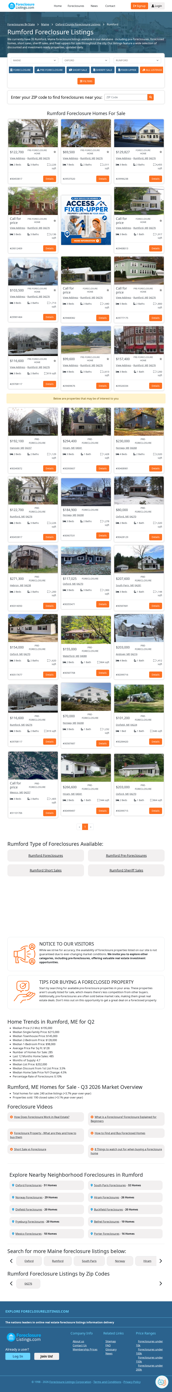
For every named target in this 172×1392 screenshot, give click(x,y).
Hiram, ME (69, 447)
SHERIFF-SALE (103, 69)
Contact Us (80, 1345)
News (94, 6)
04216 (134, 654)
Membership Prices (85, 1349)
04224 (133, 724)
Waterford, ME (71, 656)
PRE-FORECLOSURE (51, 69)
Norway (120, 1261)
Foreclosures (76, 6)
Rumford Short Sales (46, 870)
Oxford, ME (122, 516)
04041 (78, 447)
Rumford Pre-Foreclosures (126, 855)
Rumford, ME (34, 158)
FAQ (108, 1345)
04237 (28, 447)
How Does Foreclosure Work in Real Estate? (41, 1117)
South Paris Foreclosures (110, 1185)
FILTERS (87, 81)
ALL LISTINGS (153, 69)
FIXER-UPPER (128, 69)
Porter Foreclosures (106, 1234)
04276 (46, 158)
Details (50, 178)
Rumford (57, 1261)
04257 (27, 792)
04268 (133, 447)
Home (58, 6)
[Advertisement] (86, 909)
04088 (83, 656)
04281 (138, 585)
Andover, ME (123, 654)
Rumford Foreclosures (45, 855)
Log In (18, 1356)
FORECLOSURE (22, 69)
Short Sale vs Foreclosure (30, 1149)
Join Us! (46, 1356)
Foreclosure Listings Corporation (70, 1382)
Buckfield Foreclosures (108, 1209)
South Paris (89, 1261)
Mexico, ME (16, 792)
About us (78, 1341)
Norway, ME (122, 447)
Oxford (29, 1261)
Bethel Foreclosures (106, 1221)
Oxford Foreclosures (28, 1185)
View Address (17, 158)
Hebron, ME (17, 585)
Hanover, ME (17, 447)
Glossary (111, 1349)
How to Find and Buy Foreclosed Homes (120, 1133)
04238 (27, 585)
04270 (133, 516)
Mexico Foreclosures (28, 1234)
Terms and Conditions (107, 1382)
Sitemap (110, 1341)
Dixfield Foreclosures (28, 1209)
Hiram (147, 1261)
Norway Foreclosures (28, 1197)
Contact (110, 6)
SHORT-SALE (79, 69)
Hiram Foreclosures (106, 1197)
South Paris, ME (125, 585)
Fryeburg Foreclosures (29, 1221)
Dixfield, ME (123, 724)
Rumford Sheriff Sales (126, 870)
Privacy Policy (132, 1382)
